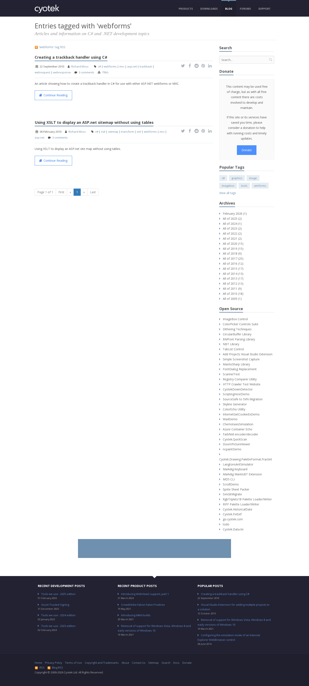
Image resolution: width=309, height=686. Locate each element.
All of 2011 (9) (232, 289)
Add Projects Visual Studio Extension (247, 354)
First (61, 192)
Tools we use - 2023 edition (58, 626)
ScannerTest (231, 374)
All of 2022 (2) (232, 233)
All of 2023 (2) (232, 228)
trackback (146, 66)
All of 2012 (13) (233, 284)
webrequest (42, 72)
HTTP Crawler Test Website (241, 384)
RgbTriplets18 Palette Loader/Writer (247, 499)
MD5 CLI (229, 479)
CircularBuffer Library (237, 334)
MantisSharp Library (236, 364)
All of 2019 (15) (233, 249)
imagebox (228, 186)
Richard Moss (79, 66)
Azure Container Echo (237, 429)
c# (99, 66)
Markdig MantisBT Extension (242, 474)
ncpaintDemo (232, 449)
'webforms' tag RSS (51, 47)
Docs (176, 663)
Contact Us (138, 663)
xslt (103, 131)
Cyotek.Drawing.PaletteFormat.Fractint (245, 459)
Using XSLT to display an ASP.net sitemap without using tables (94, 122)
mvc (121, 66)
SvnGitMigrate (232, 494)
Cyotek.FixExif (232, 514)
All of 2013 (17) (233, 278)
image (253, 178)
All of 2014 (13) (233, 274)
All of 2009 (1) (232, 299)
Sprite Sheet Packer (236, 489)
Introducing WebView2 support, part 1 (145, 594)
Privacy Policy (53, 663)
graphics (236, 178)
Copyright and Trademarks (102, 663)
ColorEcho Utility (234, 409)
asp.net (132, 66)
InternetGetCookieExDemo (241, 414)
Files (105, 72)
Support (264, 9)
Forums (245, 9)
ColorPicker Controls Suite (240, 324)
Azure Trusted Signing (55, 605)
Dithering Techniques (237, 329)
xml (139, 131)
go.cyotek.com (233, 519)
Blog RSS (57, 667)
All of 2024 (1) (232, 224)
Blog (228, 9)
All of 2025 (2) (232, 219)
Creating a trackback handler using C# (71, 57)
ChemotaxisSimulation (238, 424)
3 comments (86, 72)
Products (186, 9)
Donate (247, 150)
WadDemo (230, 419)
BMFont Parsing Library (239, 339)
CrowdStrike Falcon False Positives (143, 605)
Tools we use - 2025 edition (58, 594)
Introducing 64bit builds (136, 615)
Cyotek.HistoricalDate (237, 509)
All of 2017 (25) (233, 258)
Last (93, 192)
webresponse (62, 72)
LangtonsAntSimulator (238, 464)
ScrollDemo (231, 484)
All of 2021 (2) (232, 239)
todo (226, 524)
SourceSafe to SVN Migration (243, 399)
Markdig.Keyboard (235, 469)
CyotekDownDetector (238, 389)
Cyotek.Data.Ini (233, 529)
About (125, 663)
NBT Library (231, 344)
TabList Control (233, 349)
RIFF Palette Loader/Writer (241, 504)
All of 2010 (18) (233, 294)
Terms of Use (73, 663)
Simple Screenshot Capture (241, 359)
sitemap (113, 131)
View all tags (227, 193)
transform (127, 131)
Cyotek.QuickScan (235, 439)
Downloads (209, 9)
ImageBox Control (235, 319)
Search (165, 663)
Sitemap (153, 663)
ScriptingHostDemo (236, 394)
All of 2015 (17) (233, 269)
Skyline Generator (235, 404)
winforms (260, 186)
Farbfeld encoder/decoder (240, 434)
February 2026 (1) (235, 213)
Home (38, 663)
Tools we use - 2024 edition (58, 615)
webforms (110, 66)
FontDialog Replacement (240, 369)
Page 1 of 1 (45, 192)
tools (244, 186)
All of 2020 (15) (233, 244)
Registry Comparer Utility (240, 379)
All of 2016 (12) (233, 264)
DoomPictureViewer (236, 444)
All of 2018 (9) (232, 253)
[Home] (47, 9)
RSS (42, 667)
